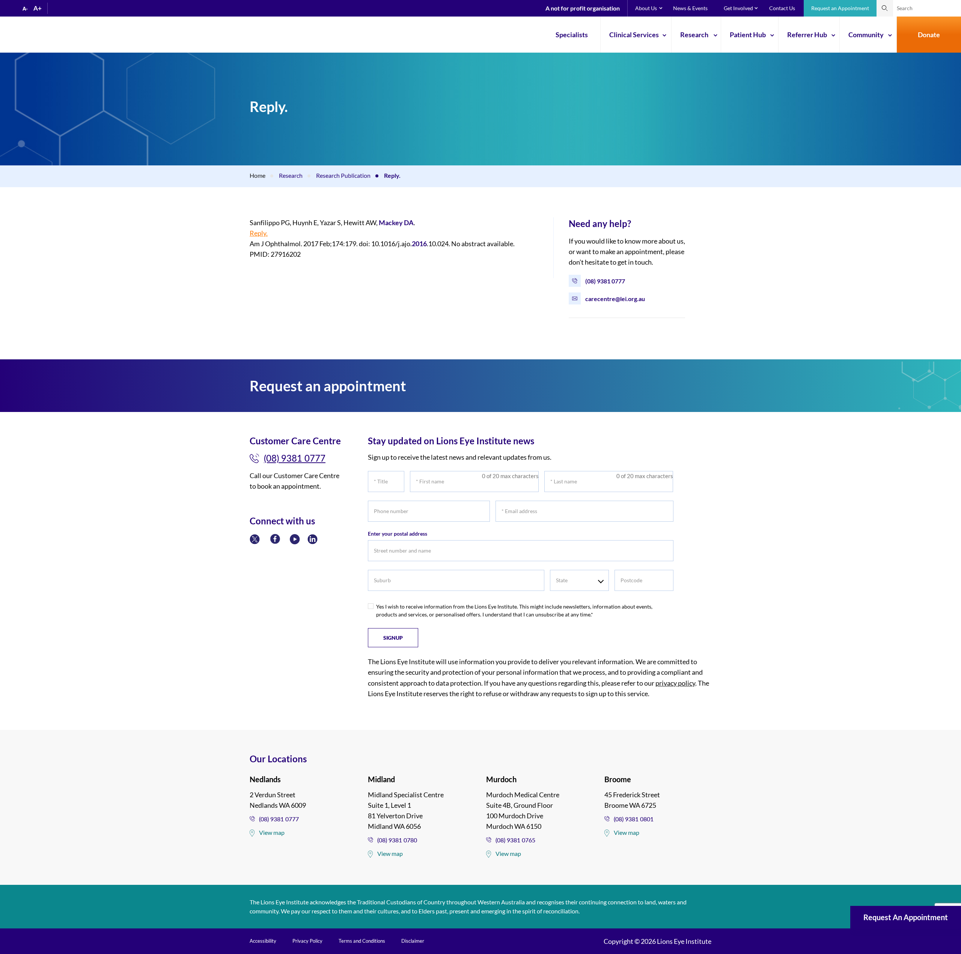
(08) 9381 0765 (515, 839)
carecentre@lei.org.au (615, 298)
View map (272, 832)
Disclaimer (412, 941)
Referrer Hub (807, 34)
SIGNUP (393, 637)
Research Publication (343, 175)
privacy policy (675, 683)
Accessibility (263, 941)
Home (257, 175)
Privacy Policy (307, 941)
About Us (646, 8)
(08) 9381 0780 (397, 839)
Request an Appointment (840, 8)
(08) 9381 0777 (605, 281)
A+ (37, 8)
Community (866, 34)
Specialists (572, 34)
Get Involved (738, 8)
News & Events (690, 8)
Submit (885, 8)
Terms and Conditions (362, 941)
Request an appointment (905, 917)
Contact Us (782, 8)
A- (25, 9)
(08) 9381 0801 (634, 818)
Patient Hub (748, 34)
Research (694, 34)
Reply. (259, 233)
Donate (929, 34)
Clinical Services (634, 34)
